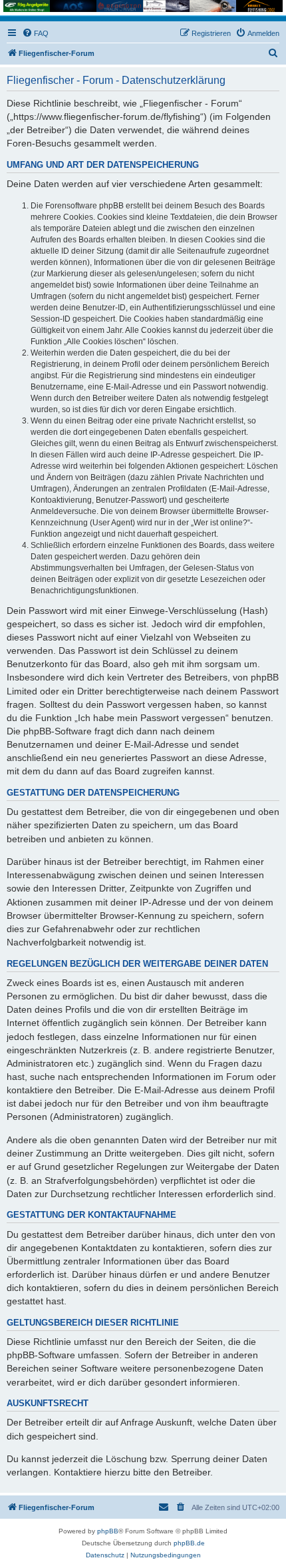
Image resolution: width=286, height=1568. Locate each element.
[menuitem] (35, 33)
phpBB (107, 1531)
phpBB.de (189, 1543)
